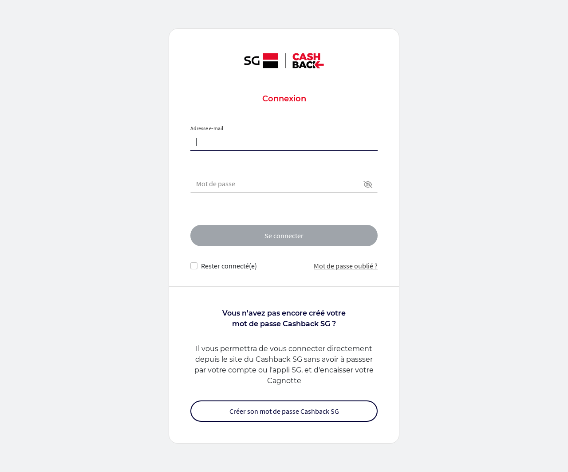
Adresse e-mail (206, 128)
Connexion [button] (284, 99)
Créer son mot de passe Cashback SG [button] (284, 411)
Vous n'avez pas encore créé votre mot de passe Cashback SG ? (284, 318)
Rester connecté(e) (229, 265)
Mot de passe (215, 183)
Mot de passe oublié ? (346, 265)
